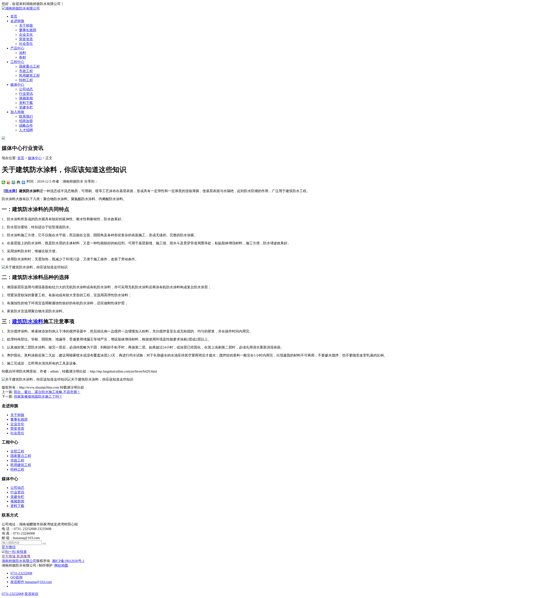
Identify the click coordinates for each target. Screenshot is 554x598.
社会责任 (26, 43)
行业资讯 (26, 94)
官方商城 (9, 556)
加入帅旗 (17, 112)
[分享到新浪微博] (8, 182)
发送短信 (31, 594)
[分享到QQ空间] (13, 182)
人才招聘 (26, 130)
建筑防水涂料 (27, 321)
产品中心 (17, 48)
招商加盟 (26, 121)
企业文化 (26, 34)
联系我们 (26, 116)
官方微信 (14, 549)
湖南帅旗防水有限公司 (19, 561)
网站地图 (61, 565)
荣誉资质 (26, 39)
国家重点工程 (29, 66)
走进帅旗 (17, 21)
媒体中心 (17, 84)
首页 (13, 16)
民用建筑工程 (29, 75)
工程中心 (17, 62)
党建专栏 (26, 107)
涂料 (22, 53)
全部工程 (17, 451)
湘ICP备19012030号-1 (68, 561)
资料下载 (26, 103)
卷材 (22, 57)
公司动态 (26, 89)
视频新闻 (26, 98)
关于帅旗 (26, 25)
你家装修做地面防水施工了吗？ (38, 396)
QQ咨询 (16, 577)
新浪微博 (23, 556)
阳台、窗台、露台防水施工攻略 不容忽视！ (47, 392)
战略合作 (26, 125)
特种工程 (26, 80)
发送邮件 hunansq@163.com (31, 582)
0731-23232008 (21, 573)
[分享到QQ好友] (18, 182)
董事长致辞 (27, 30)
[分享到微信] (3, 182)
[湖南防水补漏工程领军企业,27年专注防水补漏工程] (21, 8)
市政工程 (26, 71)
